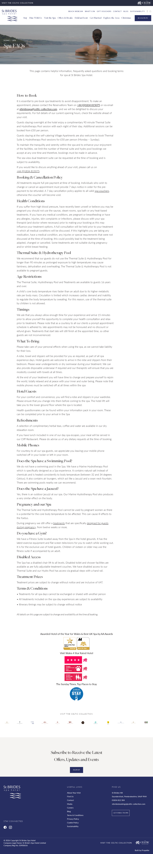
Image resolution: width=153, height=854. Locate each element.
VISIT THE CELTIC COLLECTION (17, 3)
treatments (59, 523)
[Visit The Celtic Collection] (144, 3)
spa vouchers (102, 190)
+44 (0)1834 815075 (88, 104)
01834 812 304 (118, 800)
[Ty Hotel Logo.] (7, 724)
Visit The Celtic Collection (116, 843)
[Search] (147, 12)
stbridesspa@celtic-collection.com (38, 109)
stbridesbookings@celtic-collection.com (128, 804)
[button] (150, 11)
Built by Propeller (142, 850)
